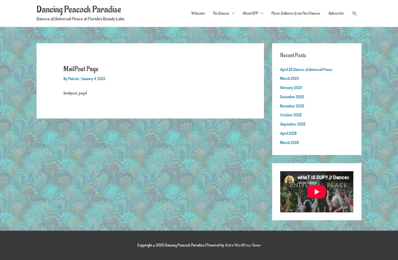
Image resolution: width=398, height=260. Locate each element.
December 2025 (292, 97)
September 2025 (292, 124)
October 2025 (291, 115)
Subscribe (336, 13)
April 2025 (288, 133)
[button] (354, 13)
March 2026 (289, 78)
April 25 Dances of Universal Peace (306, 69)
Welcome (198, 13)
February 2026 (291, 87)
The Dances (221, 13)
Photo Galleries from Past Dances (296, 13)
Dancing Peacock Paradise (79, 9)
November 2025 (292, 106)
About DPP (250, 13)
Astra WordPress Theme (243, 245)
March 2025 (289, 142)
